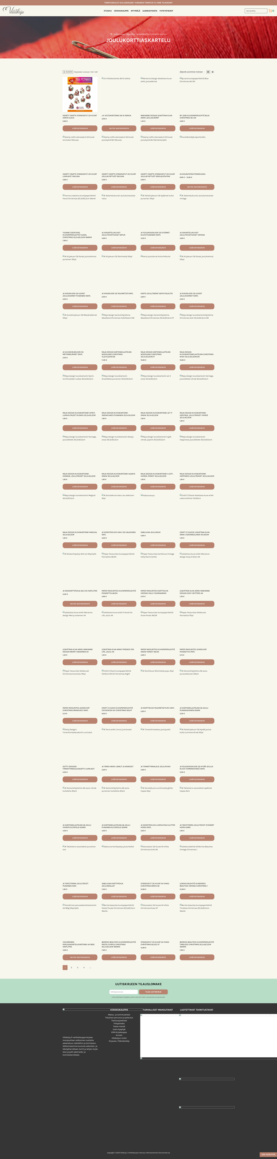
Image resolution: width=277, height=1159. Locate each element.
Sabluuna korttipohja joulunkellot (112, 884)
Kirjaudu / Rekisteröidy (119, 1041)
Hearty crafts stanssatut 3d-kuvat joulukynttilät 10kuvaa (119, 175)
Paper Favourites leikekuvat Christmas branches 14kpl (76, 709)
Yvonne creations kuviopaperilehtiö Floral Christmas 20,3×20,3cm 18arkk (77, 234)
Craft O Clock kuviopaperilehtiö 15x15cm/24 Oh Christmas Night (117, 709)
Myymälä (135, 11)
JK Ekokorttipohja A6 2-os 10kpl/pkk (80, 591)
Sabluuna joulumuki (151, 532)
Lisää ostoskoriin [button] (80, 128)
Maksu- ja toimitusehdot (119, 1015)
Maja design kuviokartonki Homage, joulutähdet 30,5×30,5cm (79, 475)
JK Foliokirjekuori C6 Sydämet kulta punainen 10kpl (155, 233)
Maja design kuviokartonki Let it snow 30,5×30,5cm (156, 414)
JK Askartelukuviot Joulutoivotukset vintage (192, 233)
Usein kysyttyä (119, 1029)
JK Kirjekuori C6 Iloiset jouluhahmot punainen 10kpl (77, 294)
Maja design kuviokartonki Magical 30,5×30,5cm (80, 533)
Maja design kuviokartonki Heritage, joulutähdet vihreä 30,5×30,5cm (194, 415)
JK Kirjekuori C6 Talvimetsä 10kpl (117, 293)
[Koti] (111, 34)
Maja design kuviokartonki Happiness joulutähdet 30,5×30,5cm (197, 475)
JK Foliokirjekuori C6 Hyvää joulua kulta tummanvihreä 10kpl (196, 767)
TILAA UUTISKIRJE (153, 992)
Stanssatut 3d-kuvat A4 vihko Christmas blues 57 (155, 943)
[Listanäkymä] (212, 72)
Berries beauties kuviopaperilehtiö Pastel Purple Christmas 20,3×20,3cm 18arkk (119, 944)
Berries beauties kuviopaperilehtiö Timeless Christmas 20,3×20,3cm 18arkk (197, 944)
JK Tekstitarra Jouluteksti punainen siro (75, 884)
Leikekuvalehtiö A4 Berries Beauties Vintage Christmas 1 (194, 884)
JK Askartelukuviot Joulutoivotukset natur (113, 233)
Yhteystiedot (166, 11)
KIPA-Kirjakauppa (119, 1032)
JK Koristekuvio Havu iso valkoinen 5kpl (119, 533)
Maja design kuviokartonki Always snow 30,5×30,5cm (118, 475)
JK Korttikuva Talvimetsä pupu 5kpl (157, 708)
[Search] (264, 11)
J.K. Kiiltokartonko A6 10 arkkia (116, 115)
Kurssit (119, 1035)
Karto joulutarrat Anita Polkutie (157, 293)
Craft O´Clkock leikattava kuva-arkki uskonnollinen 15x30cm (195, 533)
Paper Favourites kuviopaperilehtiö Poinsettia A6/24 (119, 592)
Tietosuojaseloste (119, 1020)
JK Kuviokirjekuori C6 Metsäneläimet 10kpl (73, 353)
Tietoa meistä (119, 1026)
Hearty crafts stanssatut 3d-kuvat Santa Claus (80, 116)
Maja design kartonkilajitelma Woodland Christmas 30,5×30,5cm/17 (155, 354)
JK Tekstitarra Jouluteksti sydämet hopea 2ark (197, 826)
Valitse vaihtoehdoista (119, 128)
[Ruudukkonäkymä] (208, 72)
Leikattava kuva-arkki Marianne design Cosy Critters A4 (195, 592)
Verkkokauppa (121, 11)
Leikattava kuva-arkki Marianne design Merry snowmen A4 (78, 650)
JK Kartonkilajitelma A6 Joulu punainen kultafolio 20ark (116, 826)
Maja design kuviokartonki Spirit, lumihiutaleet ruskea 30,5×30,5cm (79, 414)
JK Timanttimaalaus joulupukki (156, 766)
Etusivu (108, 11)
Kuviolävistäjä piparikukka (192, 174)
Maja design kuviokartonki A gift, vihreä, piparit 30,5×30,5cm (157, 475)
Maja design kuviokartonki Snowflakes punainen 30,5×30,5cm (118, 414)
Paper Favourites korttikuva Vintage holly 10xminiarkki (154, 592)
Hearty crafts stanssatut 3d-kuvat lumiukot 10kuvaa (80, 175)
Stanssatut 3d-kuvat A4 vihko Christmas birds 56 (155, 884)
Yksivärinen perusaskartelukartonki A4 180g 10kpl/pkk (79, 944)
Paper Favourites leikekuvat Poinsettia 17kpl (193, 650)
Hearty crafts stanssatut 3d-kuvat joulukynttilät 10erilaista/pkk (158, 175)
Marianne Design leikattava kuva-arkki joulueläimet (157, 116)
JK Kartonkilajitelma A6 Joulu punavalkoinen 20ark (194, 709)
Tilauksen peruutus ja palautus (119, 1017)
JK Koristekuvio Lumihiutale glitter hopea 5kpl (158, 826)
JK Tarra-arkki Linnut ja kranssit (117, 766)
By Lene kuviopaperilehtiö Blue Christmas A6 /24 (194, 116)
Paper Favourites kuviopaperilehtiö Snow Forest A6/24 (158, 650)
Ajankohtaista (150, 11)
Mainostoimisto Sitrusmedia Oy (158, 1153)
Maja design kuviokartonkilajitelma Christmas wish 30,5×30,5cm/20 (196, 354)
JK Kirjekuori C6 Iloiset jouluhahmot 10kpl (191, 294)
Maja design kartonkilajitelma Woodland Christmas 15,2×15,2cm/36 (116, 354)
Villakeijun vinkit (119, 1038)
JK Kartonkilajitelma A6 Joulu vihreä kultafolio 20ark (77, 826)
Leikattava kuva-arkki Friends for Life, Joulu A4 (118, 650)
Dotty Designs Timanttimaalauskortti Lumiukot (79, 767)
